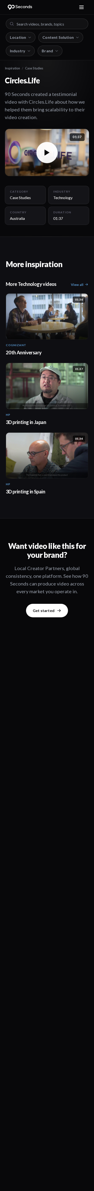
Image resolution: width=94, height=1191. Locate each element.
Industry (17, 50)
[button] (47, 152)
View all (77, 285)
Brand (47, 50)
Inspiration (12, 68)
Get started (43, 610)
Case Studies (34, 68)
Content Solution (58, 37)
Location (18, 37)
